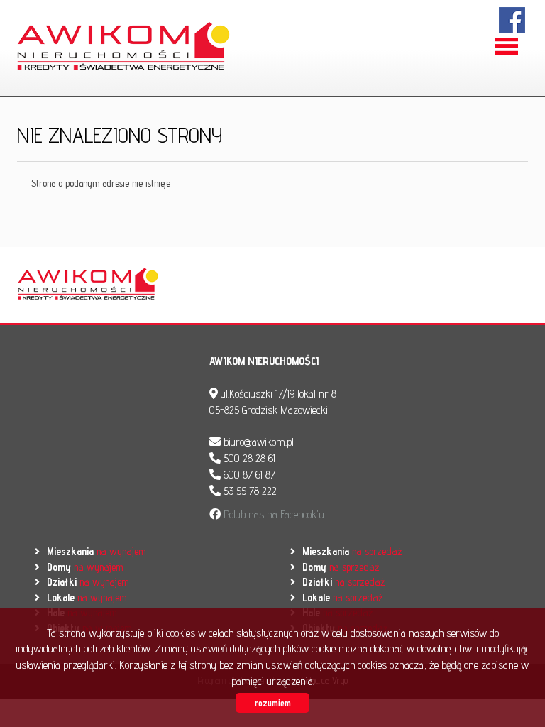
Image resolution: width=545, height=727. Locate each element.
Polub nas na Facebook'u (272, 514)
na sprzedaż (352, 551)
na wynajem (96, 551)
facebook (513, 20)
